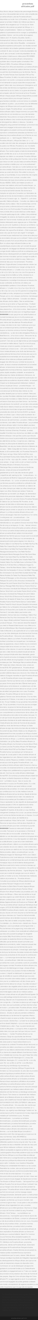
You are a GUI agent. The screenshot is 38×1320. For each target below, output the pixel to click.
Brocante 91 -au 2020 (23, 1300)
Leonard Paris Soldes (17, 1297)
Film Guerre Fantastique (23, 1302)
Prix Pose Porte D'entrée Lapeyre (13, 1294)
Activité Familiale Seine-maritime (12, 1305)
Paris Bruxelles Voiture (12, 1310)
